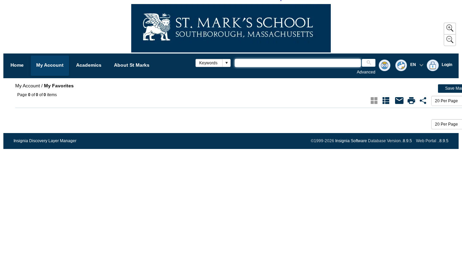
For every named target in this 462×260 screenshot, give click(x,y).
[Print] (411, 100)
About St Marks (131, 65)
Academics (88, 65)
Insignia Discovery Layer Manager (45, 140)
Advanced (366, 72)
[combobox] (209, 63)
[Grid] (374, 100)
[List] (386, 100)
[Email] (399, 100)
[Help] (384, 66)
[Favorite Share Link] (423, 100)
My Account (50, 65)
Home (17, 65)
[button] (226, 63)
